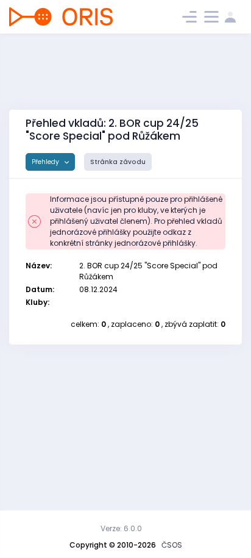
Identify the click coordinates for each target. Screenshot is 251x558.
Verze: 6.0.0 (121, 528)
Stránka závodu (118, 161)
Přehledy (46, 161)
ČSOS (171, 545)
